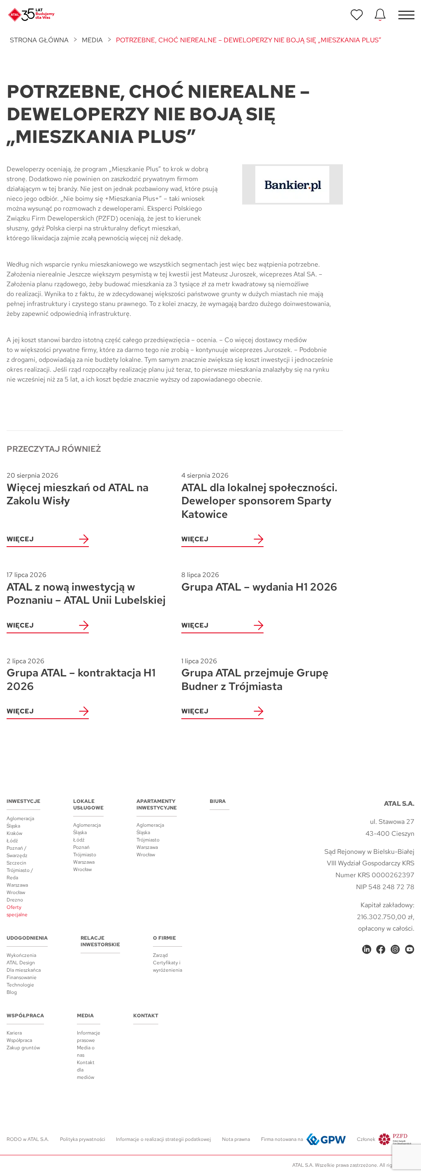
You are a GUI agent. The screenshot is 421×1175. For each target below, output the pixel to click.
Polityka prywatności (82, 1139)
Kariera (14, 1033)
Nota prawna (236, 1139)
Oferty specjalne (17, 911)
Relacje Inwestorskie (100, 941)
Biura (218, 801)
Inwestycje (23, 801)
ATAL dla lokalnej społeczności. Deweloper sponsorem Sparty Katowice (259, 496)
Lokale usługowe (88, 804)
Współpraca (25, 1015)
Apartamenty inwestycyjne (156, 804)
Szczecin (16, 863)
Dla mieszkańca (24, 970)
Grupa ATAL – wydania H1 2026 (259, 581)
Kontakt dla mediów (86, 1070)
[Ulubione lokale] (357, 15)
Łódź (12, 840)
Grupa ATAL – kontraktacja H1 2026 (81, 675)
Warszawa (17, 885)
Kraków (14, 833)
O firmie (164, 938)
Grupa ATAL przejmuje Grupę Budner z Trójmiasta (254, 675)
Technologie (20, 985)
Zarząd (160, 955)
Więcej (20, 539)
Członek (366, 1139)
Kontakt (145, 1015)
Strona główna (39, 40)
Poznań (81, 847)
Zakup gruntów (23, 1047)
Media (92, 40)
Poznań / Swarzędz (17, 852)
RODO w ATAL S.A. (28, 1139)
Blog (12, 992)
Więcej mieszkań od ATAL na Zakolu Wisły (77, 489)
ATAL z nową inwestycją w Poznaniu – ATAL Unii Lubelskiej (86, 588)
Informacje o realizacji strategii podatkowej (163, 1139)
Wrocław (16, 892)
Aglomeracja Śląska (20, 822)
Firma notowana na (282, 1139)
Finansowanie (22, 977)
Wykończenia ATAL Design (21, 959)
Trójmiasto (84, 854)
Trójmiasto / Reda (20, 874)
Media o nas (86, 1051)
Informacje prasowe (88, 1037)
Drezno (15, 900)
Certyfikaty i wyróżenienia (167, 966)
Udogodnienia (27, 938)
